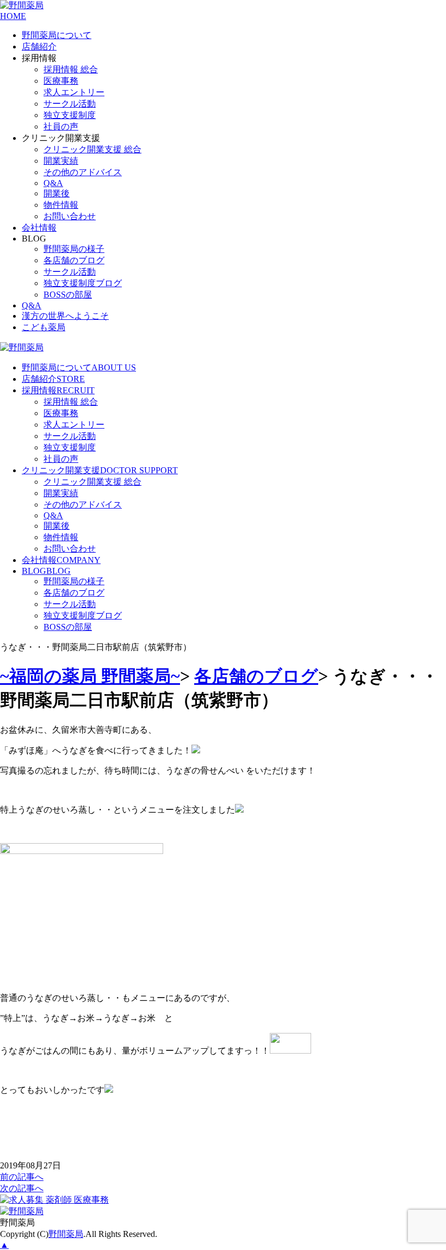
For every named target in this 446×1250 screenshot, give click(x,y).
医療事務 (61, 80)
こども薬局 (43, 327)
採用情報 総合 (71, 69)
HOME (13, 16)
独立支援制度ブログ (83, 283)
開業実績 (61, 160)
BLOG (46, 571)
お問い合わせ (70, 216)
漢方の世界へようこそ (65, 315)
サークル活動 (70, 103)
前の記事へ (22, 1176)
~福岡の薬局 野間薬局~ (90, 676)
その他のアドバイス (83, 172)
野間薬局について (56, 35)
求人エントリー (74, 92)
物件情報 (61, 204)
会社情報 (39, 227)
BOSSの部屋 (68, 294)
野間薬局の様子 (74, 248)
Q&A (53, 183)
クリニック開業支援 (100, 470)
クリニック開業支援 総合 (92, 149)
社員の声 (61, 126)
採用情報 (58, 390)
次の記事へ (22, 1188)
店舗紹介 (39, 46)
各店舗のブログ (74, 260)
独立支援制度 (70, 115)
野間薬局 (65, 1234)
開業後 (57, 193)
